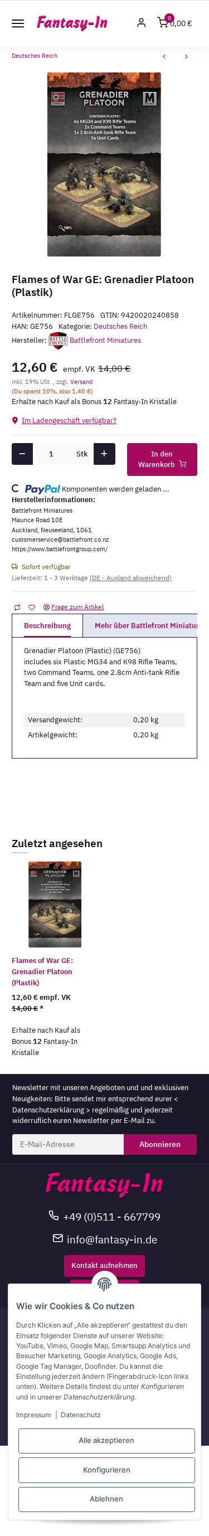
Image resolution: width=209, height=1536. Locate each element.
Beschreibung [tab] (47, 625)
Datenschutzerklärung (48, 1110)
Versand (81, 381)
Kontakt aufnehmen (104, 1265)
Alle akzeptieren (106, 1440)
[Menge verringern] (22, 454)
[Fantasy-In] (72, 24)
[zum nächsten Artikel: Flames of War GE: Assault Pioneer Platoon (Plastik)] (187, 58)
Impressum (33, 1415)
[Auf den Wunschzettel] (31, 607)
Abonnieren (160, 1144)
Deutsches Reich (120, 326)
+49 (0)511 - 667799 (112, 1216)
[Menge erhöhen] (104, 454)
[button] (141, 23)
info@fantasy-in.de (112, 1239)
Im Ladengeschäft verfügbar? (69, 420)
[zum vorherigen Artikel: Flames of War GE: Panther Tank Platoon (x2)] (164, 58)
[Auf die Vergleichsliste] (17, 607)
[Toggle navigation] (18, 23)
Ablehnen (106, 1498)
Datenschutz (81, 1415)
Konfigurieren (106, 1469)
